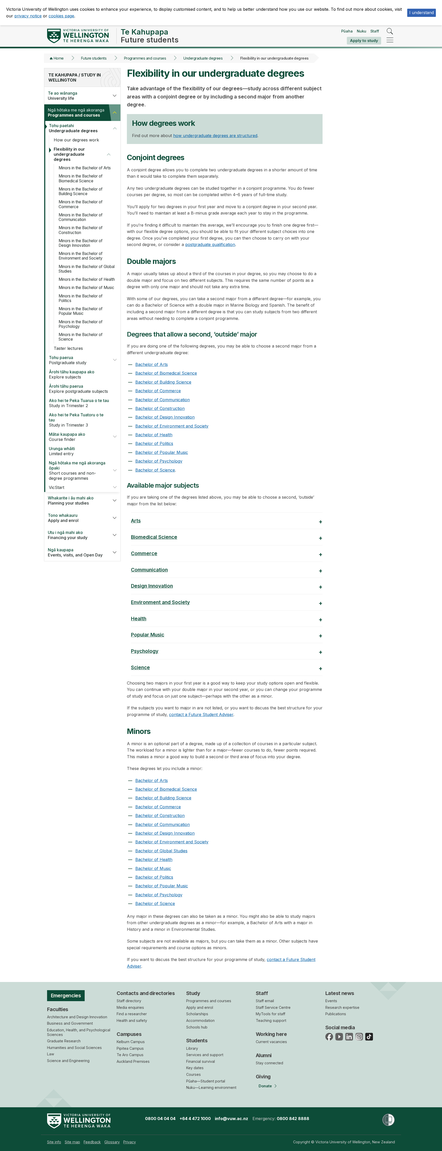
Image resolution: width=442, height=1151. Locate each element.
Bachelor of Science (155, 470)
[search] (390, 31)
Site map (72, 1142)
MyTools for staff (270, 1014)
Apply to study (364, 40)
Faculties (57, 1009)
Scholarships (197, 1014)
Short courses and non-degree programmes (77, 470)
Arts (136, 521)
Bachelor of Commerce (158, 390)
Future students (93, 58)
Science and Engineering (68, 1060)
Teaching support (271, 1020)
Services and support (204, 1055)
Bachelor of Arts (151, 364)
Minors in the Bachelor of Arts (85, 167)
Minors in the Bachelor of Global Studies (87, 269)
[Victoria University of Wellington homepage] (78, 36)
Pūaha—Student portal (205, 1081)
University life (62, 96)
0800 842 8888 (293, 1118)
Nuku (361, 31)
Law (50, 1054)
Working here (271, 1034)
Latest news (339, 993)
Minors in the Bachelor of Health (87, 279)
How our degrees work (76, 139)
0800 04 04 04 (160, 1118)
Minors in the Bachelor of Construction (81, 230)
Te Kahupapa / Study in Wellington (74, 77)
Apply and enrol (63, 518)
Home (59, 58)
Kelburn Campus (131, 1042)
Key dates (195, 1068)
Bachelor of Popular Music (161, 452)
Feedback (92, 1142)
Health (138, 619)
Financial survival (200, 1061)
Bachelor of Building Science (163, 382)
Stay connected (269, 1063)
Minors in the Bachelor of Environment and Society (81, 256)
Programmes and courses (145, 58)
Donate (265, 1086)
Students (196, 1040)
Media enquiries (130, 1007)
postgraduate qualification (210, 244)
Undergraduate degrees (203, 58)
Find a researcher (132, 1014)
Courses (193, 1074)
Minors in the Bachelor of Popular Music (81, 311)
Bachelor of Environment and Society (171, 426)
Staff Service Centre (273, 1007)
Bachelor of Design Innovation (165, 417)
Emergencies (66, 995)
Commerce (144, 553)
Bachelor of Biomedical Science (166, 373)
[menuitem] (54, 1142)
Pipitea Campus (130, 1048)
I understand (421, 12)
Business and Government (70, 1023)
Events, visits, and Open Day (75, 552)
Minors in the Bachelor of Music (86, 287)
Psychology (144, 651)
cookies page (61, 15)
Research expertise (342, 1007)
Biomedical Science (154, 537)
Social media (340, 1027)
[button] (114, 95)
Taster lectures (68, 348)
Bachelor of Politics (154, 443)
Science (140, 667)
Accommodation (200, 1020)
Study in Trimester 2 (79, 403)
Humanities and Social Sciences (74, 1047)
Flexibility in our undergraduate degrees (69, 154)
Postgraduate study (67, 360)
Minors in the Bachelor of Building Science (81, 191)
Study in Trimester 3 (76, 420)
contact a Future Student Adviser (201, 714)
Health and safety (132, 1020)
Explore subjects (71, 374)
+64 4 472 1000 (195, 1118)
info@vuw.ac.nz (231, 1118)
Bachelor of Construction (160, 408)
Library (192, 1048)
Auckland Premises (133, 1061)
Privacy (129, 1142)
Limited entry (62, 451)
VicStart (56, 487)
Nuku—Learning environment (211, 1087)
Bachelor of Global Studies (161, 850)
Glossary (112, 1142)
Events (331, 1001)
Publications (335, 1014)
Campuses (129, 1034)
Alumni (264, 1055)
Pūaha (347, 31)
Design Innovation (152, 586)
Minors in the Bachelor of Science (81, 337)
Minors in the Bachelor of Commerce (81, 204)
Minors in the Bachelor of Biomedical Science (81, 178)
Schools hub (196, 1027)
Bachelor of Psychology (158, 461)
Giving (263, 1077)
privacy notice (28, 15)
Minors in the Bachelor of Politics (81, 298)
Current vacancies (271, 1042)
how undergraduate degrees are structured (215, 135)
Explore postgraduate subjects (78, 389)
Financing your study (67, 535)
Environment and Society (160, 602)
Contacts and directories (146, 993)
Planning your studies (71, 500)
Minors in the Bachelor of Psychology (81, 324)
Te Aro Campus (130, 1055)
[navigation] (390, 40)
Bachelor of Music (153, 868)
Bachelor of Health (153, 434)
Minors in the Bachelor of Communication (81, 217)
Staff (374, 31)
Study (193, 993)
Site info (54, 1142)
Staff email (265, 1001)
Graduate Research (64, 1041)
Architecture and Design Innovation (77, 1017)
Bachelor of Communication (162, 399)
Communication (149, 570)
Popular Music (147, 635)
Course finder (67, 437)
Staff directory (129, 1001)
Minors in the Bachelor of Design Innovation (81, 243)
